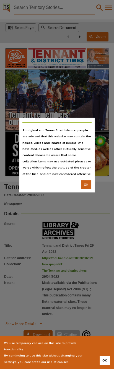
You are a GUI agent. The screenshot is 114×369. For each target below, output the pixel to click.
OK (86, 184)
